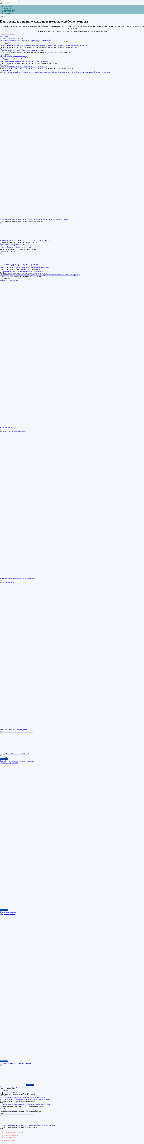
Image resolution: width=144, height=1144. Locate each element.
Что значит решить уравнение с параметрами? (15, 1063)
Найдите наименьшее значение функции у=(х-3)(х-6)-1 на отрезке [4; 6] (24, 61)
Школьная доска (9, 10)
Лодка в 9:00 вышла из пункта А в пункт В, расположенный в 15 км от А (24, 267)
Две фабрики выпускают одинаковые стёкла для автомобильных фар (23, 271)
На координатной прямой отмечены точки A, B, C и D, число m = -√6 (23, 67)
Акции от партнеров (11, 1135)
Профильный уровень (7, 251)
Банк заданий (8, 6)
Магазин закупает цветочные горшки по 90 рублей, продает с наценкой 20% (25, 40)
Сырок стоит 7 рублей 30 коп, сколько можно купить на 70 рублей (22, 51)
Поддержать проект (10, 1137)
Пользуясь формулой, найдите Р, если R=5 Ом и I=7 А (18, 247)
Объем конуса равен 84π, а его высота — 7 (14, 244)
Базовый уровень (5, 70)
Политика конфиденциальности (14, 1132)
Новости (7, 13)
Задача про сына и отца (8, 427)
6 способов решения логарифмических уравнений (17, 761)
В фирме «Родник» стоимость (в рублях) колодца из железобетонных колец (25, 1104)
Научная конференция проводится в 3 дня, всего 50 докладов (20, 1110)
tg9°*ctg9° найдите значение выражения (13, 56)
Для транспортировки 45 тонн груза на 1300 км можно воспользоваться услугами (27, 1125)
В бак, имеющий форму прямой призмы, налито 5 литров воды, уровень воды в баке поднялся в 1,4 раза (35, 219)
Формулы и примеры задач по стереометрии (15, 1087)
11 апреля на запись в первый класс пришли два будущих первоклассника (25, 1099)
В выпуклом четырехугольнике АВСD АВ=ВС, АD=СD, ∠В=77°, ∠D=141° (25, 240)
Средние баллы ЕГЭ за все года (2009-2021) (14, 754)
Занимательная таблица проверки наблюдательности (17, 578)
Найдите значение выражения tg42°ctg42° (14, 1092)
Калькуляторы (8, 11)
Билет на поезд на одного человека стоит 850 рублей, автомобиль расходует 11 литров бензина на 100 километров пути (40, 275)
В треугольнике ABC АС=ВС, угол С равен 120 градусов (19, 264)
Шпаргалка (7, 8)
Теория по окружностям (8, 912)
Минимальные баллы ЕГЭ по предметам (13, 730)
